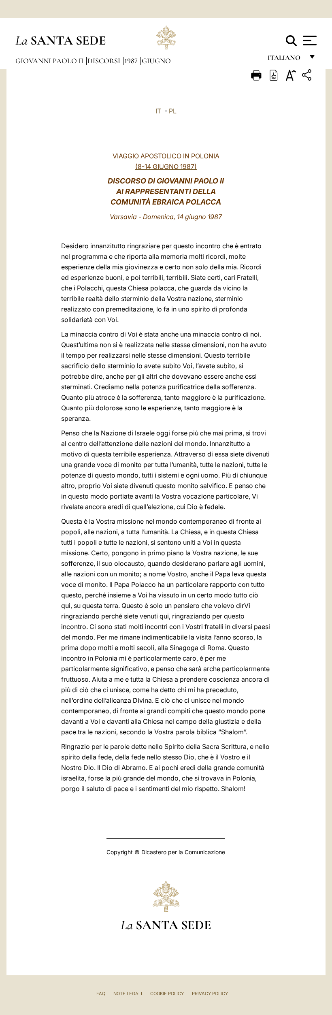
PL (173, 111)
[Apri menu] (309, 40)
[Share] (307, 76)
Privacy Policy (210, 993)
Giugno (156, 60)
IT (158, 111)
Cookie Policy (167, 993)
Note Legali (127, 993)
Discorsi (104, 60)
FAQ (100, 993)
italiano (285, 59)
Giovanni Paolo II (50, 60)
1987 (131, 60)
